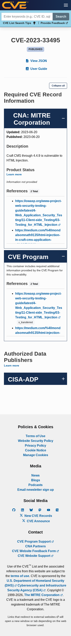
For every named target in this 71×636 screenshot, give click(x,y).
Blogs (35, 480)
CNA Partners (35, 546)
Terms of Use (35, 436)
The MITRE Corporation (42, 595)
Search (61, 16)
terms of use (20, 576)
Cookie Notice (35, 450)
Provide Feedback (53, 23)
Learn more (14, 174)
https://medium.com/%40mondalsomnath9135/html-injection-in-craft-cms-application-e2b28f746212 (38, 237)
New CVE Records (38, 515)
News (35, 475)
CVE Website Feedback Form (34, 551)
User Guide (38, 68)
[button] (66, 5)
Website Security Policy (35, 440)
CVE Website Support (34, 555)
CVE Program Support (34, 541)
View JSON (38, 61)
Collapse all (58, 85)
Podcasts (35, 485)
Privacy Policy (35, 445)
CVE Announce (38, 521)
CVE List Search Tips (17, 23)
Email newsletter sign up (35, 489)
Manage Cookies (35, 455)
